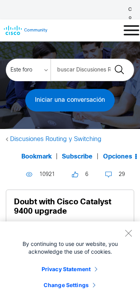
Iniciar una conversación (70, 100)
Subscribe (77, 157)
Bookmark (36, 157)
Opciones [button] (117, 157)
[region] (70, 262)
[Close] (128, 233)
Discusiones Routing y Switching (56, 139)
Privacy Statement (66, 269)
